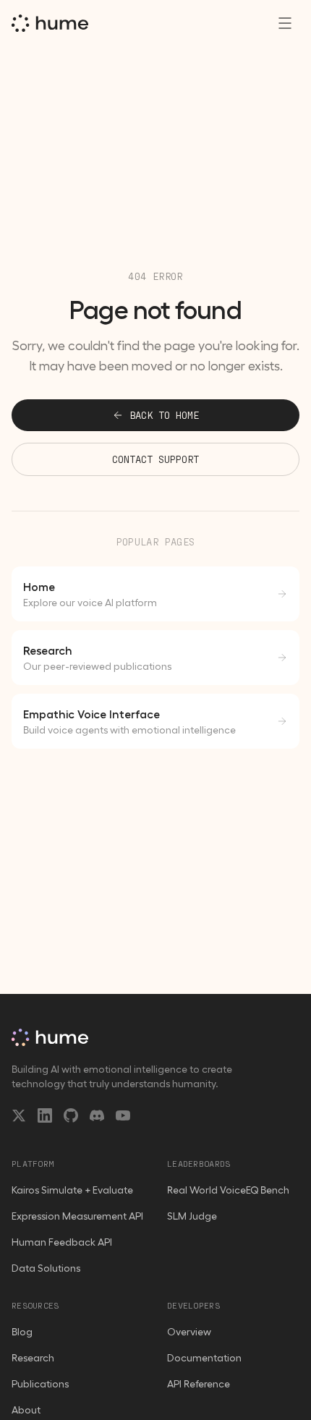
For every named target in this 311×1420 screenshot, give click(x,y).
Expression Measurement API (77, 1216)
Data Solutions (46, 1268)
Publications (40, 1384)
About (26, 1410)
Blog (22, 1332)
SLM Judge (192, 1216)
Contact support (155, 459)
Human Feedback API (62, 1242)
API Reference (198, 1384)
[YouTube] (123, 1115)
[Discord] (97, 1115)
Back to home (164, 415)
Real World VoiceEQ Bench (228, 1190)
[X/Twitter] (19, 1115)
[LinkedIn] (45, 1115)
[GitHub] (71, 1115)
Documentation (204, 1358)
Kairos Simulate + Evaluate (72, 1190)
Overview (189, 1332)
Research (33, 1358)
